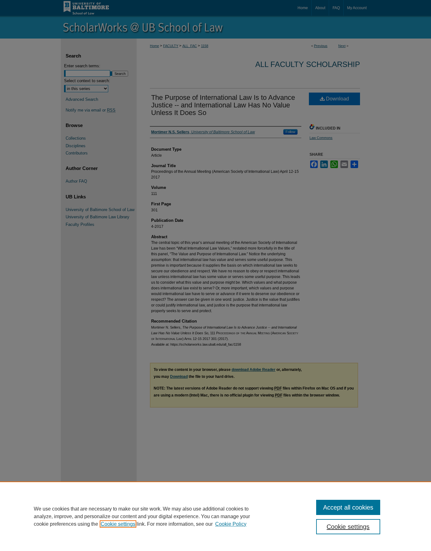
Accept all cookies (348, 507)
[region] (215, 516)
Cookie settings (118, 524)
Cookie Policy (230, 524)
